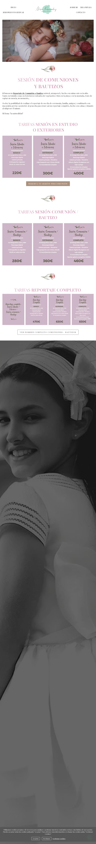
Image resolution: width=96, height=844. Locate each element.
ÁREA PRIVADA (86, 7)
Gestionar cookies (59, 838)
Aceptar (36, 838)
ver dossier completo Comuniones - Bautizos (48, 332)
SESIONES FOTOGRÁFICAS (13, 12)
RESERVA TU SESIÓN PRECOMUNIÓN (48, 183)
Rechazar (46, 838)
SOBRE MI (74, 7)
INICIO (13, 7)
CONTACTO (80, 12)
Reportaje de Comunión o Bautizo (28, 93)
